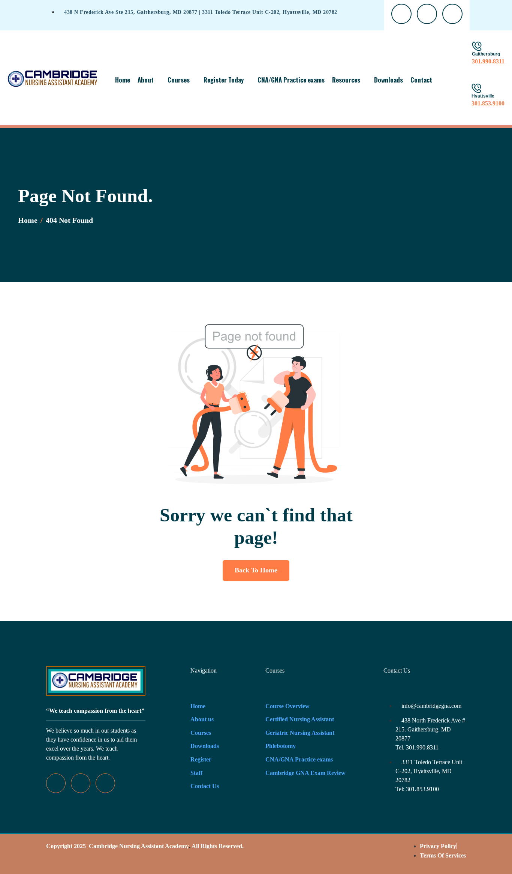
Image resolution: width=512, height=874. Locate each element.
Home (122, 79)
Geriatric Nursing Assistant (299, 733)
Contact (421, 79)
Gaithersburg (486, 54)
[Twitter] (80, 783)
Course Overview (287, 706)
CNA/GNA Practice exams (291, 79)
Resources (346, 79)
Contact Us (204, 786)
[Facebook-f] (56, 783)
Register (200, 759)
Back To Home (256, 570)
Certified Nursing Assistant (299, 719)
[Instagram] (105, 783)
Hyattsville (483, 96)
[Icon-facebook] (401, 14)
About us (202, 719)
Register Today (224, 79)
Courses (179, 79)
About (146, 79)
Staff (196, 773)
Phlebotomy (280, 746)
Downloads (388, 79)
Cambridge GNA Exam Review (305, 773)
